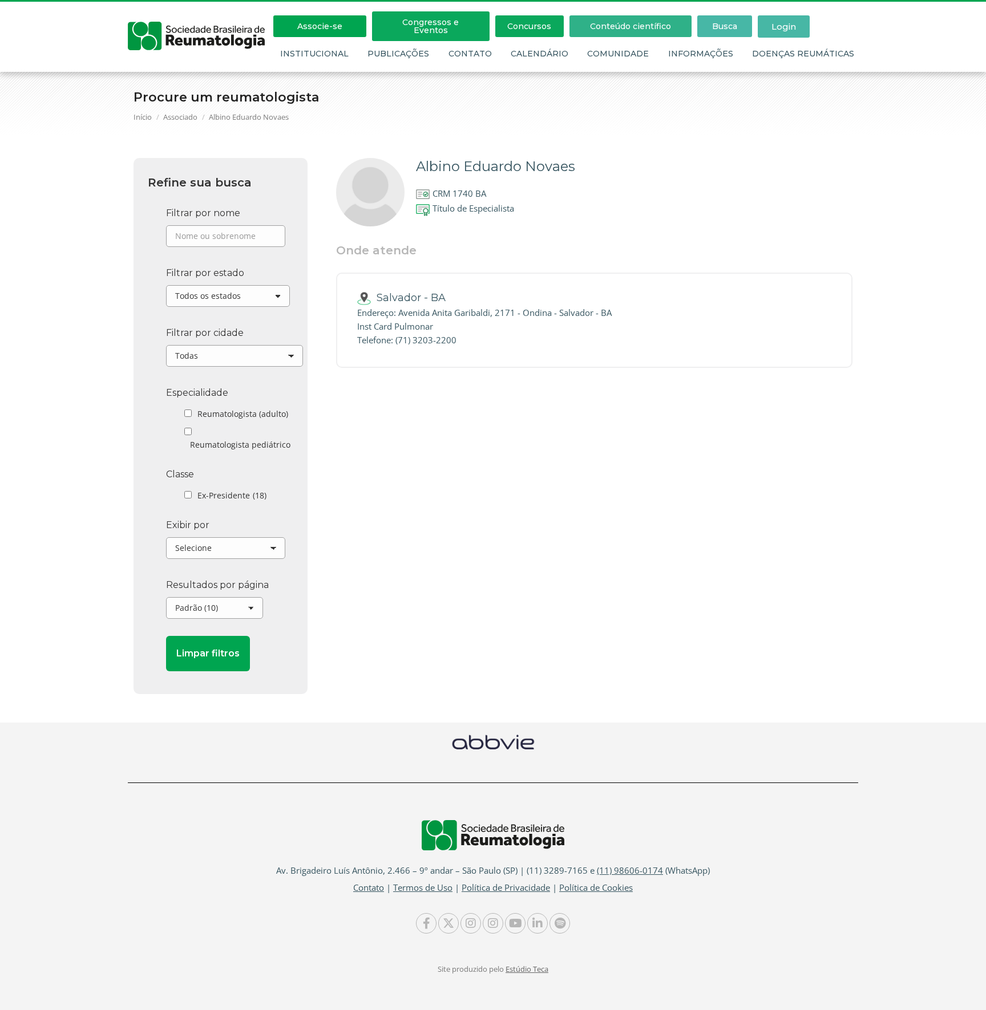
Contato (470, 53)
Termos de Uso (422, 887)
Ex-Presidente (231, 495)
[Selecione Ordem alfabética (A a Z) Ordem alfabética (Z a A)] (225, 551)
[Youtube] (515, 923)
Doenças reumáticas (803, 53)
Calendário (539, 53)
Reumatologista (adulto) (242, 413)
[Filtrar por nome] (225, 239)
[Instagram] (470, 923)
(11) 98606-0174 (630, 870)
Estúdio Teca (527, 969)
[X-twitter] (448, 923)
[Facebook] (426, 923)
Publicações (398, 53)
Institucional (314, 53)
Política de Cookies (596, 887)
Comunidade (618, 53)
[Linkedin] (537, 923)
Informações (700, 53)
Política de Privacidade (506, 887)
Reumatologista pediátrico (240, 444)
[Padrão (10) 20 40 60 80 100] (214, 610)
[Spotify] (559, 923)
